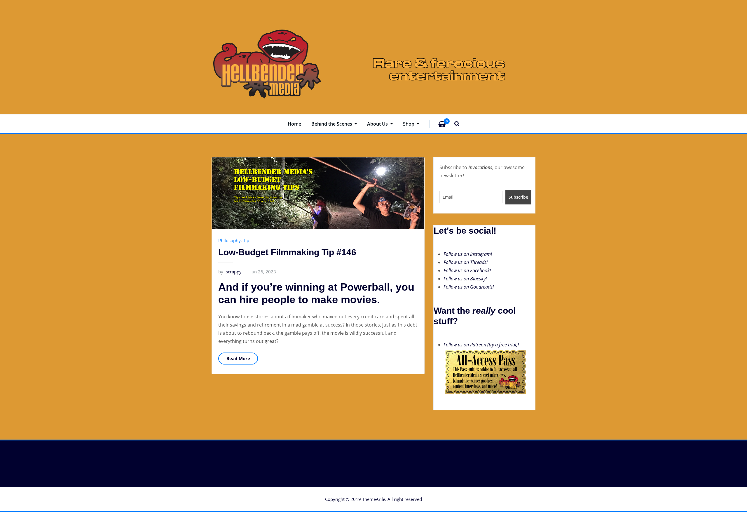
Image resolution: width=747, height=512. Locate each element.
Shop (409, 124)
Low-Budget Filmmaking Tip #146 (287, 252)
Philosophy (229, 240)
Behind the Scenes (332, 124)
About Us (378, 124)
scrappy (230, 272)
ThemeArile (373, 499)
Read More (238, 358)
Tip (246, 240)
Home (294, 124)
